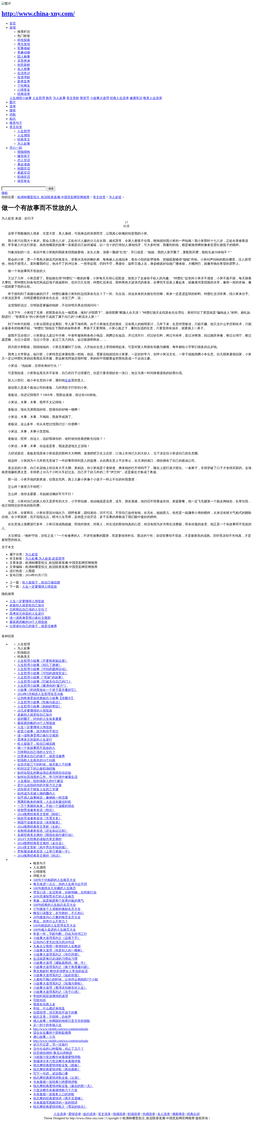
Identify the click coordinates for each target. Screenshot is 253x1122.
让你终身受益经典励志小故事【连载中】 (45, 698)
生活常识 (23, 73)
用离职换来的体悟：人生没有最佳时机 (44, 801)
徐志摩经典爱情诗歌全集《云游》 (57, 1077)
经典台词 (193, 1114)
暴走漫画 (23, 164)
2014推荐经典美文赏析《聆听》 (39, 814)
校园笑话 (23, 168)
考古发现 (23, 44)
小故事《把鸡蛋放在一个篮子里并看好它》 (47, 689)
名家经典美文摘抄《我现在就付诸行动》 (45, 835)
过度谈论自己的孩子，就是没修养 (33, 626)
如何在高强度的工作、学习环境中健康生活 (47, 777)
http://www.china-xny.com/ (38, 13)
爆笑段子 (23, 156)
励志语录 (89, 1114)
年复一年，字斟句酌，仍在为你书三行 (60, 933)
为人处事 (59, 98)
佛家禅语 (178, 1114)
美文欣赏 (15, 127)
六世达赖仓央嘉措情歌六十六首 (55, 1090)
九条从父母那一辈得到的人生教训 (57, 946)
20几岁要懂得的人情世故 (34, 710)
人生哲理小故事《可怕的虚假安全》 (42, 673)
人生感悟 (23, 135)
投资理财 (23, 77)
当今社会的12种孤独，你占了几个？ (58, 1048)
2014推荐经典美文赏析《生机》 (39, 826)
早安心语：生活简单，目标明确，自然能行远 (64, 892)
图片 (12, 102)
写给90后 (39, 1000)
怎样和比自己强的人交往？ (28, 609)
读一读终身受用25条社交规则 (30, 617)
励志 (12, 118)
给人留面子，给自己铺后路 (41, 582)
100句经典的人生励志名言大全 (54, 904)
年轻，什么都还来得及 (49, 1008)
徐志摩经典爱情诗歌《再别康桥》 (57, 1069)
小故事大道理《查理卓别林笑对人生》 (60, 987)
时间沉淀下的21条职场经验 (36, 768)
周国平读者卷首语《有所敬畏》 (39, 822)
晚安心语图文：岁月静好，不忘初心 (58, 913)
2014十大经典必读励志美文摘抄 (39, 839)
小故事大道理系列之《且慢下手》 (57, 938)
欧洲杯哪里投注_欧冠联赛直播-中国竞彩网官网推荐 (53, 197)
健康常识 (136, 98)
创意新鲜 (23, 65)
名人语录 (163, 1114)
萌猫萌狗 (23, 152)
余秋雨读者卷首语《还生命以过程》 (42, 830)
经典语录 (23, 94)
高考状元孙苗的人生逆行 (26, 613)
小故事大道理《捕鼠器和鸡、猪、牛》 (60, 962)
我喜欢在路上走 (44, 1004)
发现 (12, 27)
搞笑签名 (23, 181)
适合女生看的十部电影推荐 (52, 1032)
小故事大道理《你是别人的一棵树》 (58, 950)
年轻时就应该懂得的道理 (50, 996)
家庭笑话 (23, 172)
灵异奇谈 (23, 60)
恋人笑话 (23, 160)
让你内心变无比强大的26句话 (53, 942)
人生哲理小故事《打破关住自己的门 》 (44, 681)
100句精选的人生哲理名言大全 (54, 925)
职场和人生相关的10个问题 (36, 760)
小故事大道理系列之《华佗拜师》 (57, 954)
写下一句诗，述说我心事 (50, 1073)
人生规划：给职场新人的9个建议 (40, 781)
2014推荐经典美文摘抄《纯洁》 (39, 855)
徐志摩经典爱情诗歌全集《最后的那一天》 (63, 1086)
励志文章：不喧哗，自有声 (52, 1016)
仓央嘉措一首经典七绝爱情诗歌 (55, 1082)
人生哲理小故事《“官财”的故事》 (40, 677)
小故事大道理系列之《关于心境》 (57, 991)
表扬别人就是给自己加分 (26, 605)
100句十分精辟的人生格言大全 (54, 880)
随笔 (12, 110)
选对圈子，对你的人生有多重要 (39, 718)
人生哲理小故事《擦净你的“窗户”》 (42, 685)
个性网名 (23, 85)
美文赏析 (72, 98)
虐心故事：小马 (44, 1037)
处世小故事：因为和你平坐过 (38, 731)
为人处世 (115, 197)
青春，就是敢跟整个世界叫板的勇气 (58, 900)
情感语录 (119, 1114)
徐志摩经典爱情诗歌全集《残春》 (57, 1065)
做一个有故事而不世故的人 (36, 748)
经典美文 (23, 139)
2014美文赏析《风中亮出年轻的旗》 (42, 847)
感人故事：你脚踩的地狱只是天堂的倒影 (61, 1021)
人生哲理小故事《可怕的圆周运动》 (42, 669)
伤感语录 (149, 1114)
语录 (12, 106)
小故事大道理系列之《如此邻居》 (57, 975)
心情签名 (23, 89)
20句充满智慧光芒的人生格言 (53, 896)
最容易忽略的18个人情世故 (28, 622)
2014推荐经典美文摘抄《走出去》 (41, 843)
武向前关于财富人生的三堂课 (38, 789)
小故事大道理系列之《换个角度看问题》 (61, 967)
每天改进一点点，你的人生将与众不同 (60, 884)
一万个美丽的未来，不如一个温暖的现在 (45, 806)
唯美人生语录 (152, 98)
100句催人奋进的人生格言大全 (54, 929)
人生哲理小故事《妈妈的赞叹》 (39, 706)
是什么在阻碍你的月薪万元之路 (39, 785)
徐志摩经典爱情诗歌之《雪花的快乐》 (60, 1106)
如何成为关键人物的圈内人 (36, 793)
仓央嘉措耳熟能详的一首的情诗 (55, 1102)
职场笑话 (23, 176)
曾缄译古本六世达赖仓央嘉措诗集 (57, 1061)
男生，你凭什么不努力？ (50, 921)
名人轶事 (23, 69)
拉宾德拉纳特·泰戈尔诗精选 (52, 1052)
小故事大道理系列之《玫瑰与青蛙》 (58, 983)
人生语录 (60, 1114)
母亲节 (84, 98)
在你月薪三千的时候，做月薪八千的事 (44, 764)
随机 (5, 193)
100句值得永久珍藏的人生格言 (54, 888)
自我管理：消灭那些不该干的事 (55, 1012)
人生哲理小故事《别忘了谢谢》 (39, 665)
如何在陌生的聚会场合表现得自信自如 (44, 772)
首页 (12, 23)
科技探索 (23, 40)
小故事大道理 (99, 98)
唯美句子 (15, 123)
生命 (68, 380)
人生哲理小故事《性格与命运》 (39, 702)
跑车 (49, 98)
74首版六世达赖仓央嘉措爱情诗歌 (57, 1057)
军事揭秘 (23, 48)
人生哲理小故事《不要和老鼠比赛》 (42, 660)
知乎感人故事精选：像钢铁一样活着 (42, 797)
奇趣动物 (23, 52)
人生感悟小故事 (20, 98)
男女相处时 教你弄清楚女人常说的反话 (60, 971)
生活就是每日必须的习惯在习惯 (55, 958)
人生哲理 (38, 98)
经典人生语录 (119, 98)
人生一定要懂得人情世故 (39, 586)
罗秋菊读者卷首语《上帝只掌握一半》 (44, 851)
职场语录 (134, 1114)
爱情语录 (74, 1114)
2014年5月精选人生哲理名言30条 (40, 694)
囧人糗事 (23, 56)
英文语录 (104, 1114)
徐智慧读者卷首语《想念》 (36, 810)
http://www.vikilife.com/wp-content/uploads (60, 1029)
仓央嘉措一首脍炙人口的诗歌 (53, 1094)
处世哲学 (58, 558)
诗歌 (12, 114)
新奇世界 (23, 81)
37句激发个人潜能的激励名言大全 (57, 909)
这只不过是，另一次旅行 (50, 1044)
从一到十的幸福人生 (47, 1025)
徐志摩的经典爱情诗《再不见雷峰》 (58, 1098)
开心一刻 (15, 147)
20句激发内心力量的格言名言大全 (57, 917)
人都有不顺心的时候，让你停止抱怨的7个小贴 (65, 979)
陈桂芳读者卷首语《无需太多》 (39, 818)
